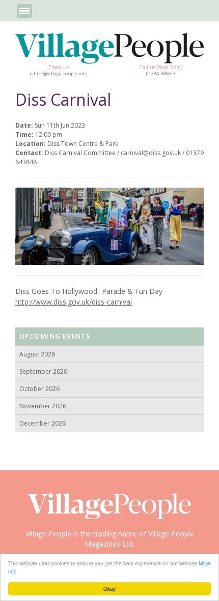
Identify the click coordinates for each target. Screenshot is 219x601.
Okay (109, 588)
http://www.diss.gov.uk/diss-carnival (73, 302)
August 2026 (37, 354)
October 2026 (39, 388)
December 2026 (42, 423)
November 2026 (42, 406)
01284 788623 (160, 74)
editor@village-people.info (58, 74)
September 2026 (43, 371)
